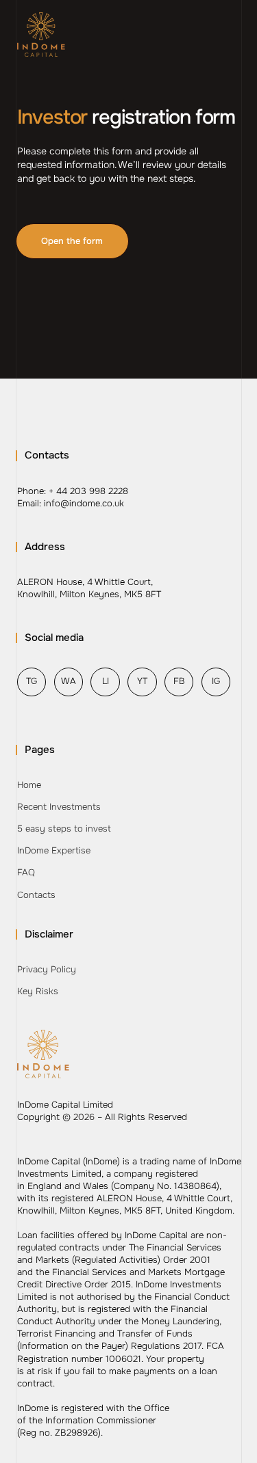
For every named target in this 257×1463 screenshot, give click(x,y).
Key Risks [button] (37, 991)
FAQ (26, 872)
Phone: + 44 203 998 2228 (72, 491)
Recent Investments (59, 806)
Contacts (36, 895)
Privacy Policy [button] (46, 969)
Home (29, 785)
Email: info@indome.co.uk (70, 503)
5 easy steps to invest (64, 828)
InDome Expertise (53, 850)
